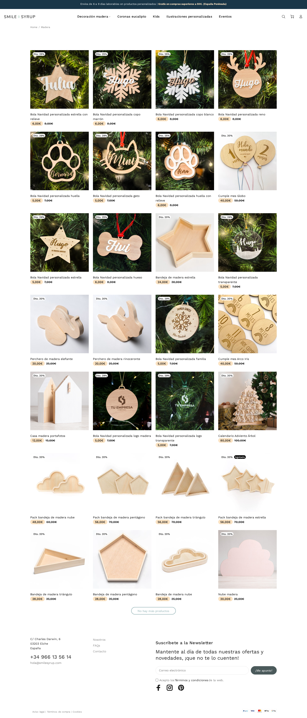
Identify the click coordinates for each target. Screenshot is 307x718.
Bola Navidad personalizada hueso (117, 277)
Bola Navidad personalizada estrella (55, 277)
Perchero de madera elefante (51, 359)
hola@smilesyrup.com (45, 662)
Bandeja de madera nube (174, 594)
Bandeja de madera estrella (175, 277)
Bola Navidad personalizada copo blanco (185, 114)
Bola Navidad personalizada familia (181, 359)
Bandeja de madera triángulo (51, 594)
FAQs (96, 645)
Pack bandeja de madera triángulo (180, 517)
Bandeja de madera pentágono (115, 594)
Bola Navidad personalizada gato (116, 196)
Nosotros (99, 639)
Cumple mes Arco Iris (233, 359)
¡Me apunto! (263, 670)
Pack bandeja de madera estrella (242, 517)
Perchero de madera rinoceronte (116, 359)
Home (33, 27)
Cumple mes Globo (231, 196)
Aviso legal (38, 711)
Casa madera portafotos (47, 435)
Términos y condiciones (191, 680)
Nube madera (228, 594)
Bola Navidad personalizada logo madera (122, 435)
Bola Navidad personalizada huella (55, 196)
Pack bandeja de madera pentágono (119, 517)
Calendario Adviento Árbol (236, 435)
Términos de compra (58, 711)
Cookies (77, 711)
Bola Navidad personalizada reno (241, 114)
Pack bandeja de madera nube (52, 517)
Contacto (99, 651)
